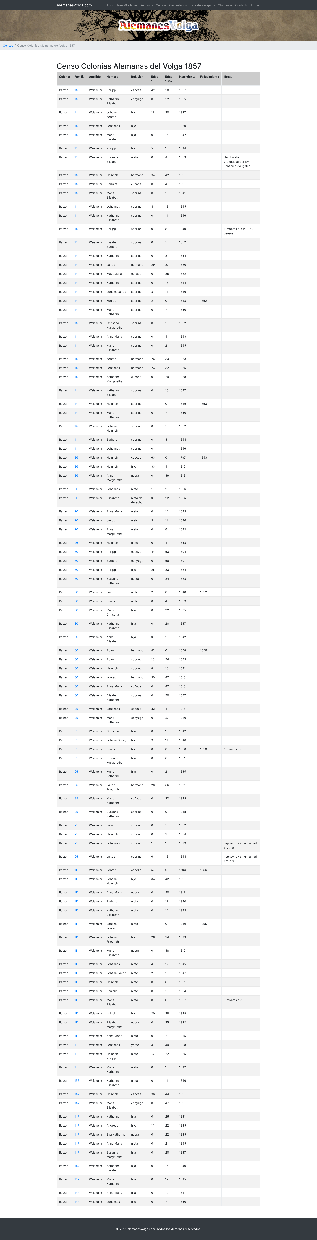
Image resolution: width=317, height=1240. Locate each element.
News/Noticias (127, 5)
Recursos (146, 5)
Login (255, 5)
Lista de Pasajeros (202, 5)
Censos (161, 5)
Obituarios (225, 5)
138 (76, 1045)
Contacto (241, 5)
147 (76, 1094)
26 (76, 457)
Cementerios (178, 5)
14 (76, 90)
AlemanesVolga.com (74, 5)
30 (76, 552)
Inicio (110, 5)
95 (76, 709)
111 (76, 870)
